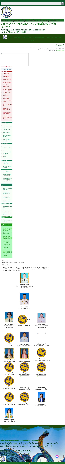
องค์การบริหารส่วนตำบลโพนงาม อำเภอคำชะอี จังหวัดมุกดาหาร (28, 25)
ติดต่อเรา (32, 40)
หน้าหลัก (10, 37)
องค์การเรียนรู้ (58, 37)
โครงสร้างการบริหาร (26, 37)
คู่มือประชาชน (50, 37)
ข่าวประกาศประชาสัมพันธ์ (38, 37)
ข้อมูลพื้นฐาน (17, 37)
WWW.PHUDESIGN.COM (42, 463)
